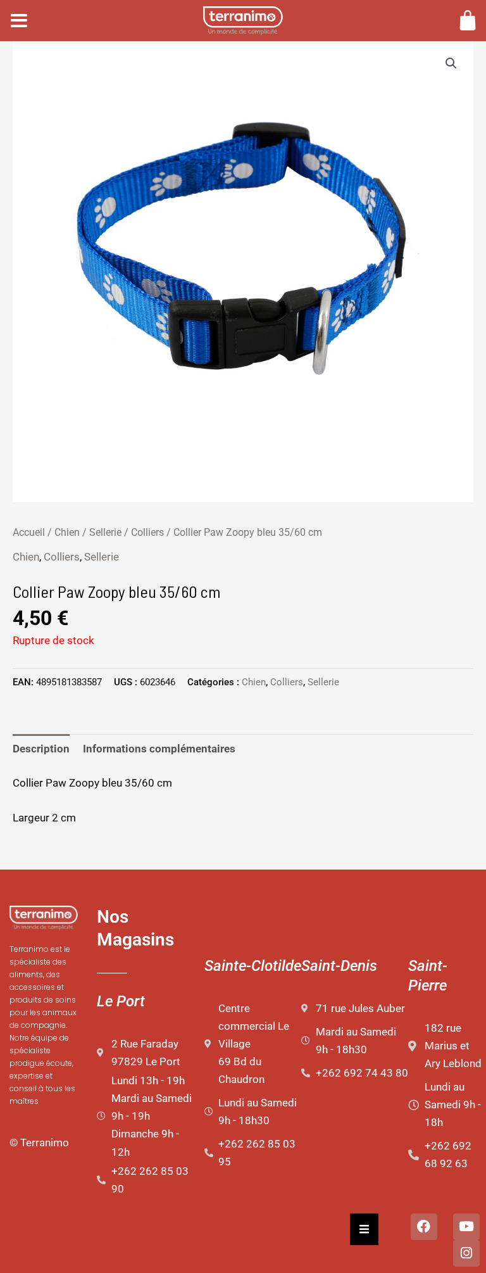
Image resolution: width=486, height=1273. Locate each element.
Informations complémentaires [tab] (159, 748)
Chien (67, 532)
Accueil (29, 532)
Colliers (147, 532)
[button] (451, 63)
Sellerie (105, 532)
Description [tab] (41, 748)
